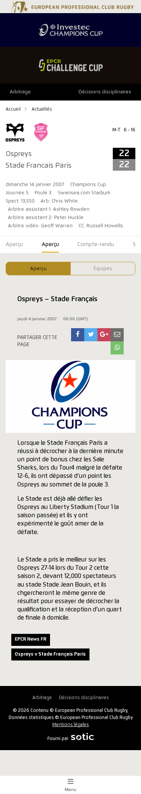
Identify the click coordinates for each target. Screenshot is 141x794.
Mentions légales (70, 724)
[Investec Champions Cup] (70, 30)
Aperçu (38, 268)
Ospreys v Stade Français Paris (50, 654)
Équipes (103, 268)
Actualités (42, 109)
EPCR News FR (30, 639)
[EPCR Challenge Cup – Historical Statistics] (70, 65)
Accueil (14, 109)
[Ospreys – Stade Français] (78, 335)
